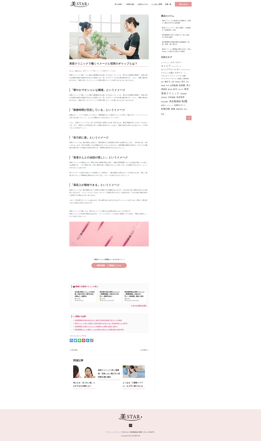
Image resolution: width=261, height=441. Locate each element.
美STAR (180, 89)
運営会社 (125, 432)
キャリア (166, 65)
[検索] (189, 118)
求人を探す (118, 4)
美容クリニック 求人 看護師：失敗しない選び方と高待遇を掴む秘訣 (109, 373)
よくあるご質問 (156, 4)
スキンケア (165, 76)
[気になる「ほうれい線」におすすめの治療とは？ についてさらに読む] (84, 371)
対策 (187, 82)
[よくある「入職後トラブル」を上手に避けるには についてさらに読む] (134, 371)
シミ (185, 73)
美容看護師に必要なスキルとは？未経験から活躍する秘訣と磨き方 (96, 326)
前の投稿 (73, 350)
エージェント (165, 62)
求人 (188, 85)
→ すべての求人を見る (139, 306)
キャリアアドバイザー (170, 69)
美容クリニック (170, 93)
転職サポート (180, 105)
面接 (173, 109)
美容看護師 (175, 101)
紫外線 (170, 89)
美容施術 (171, 97)
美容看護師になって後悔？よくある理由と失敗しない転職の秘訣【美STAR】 (99, 329)
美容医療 (183, 94)
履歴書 (163, 85)
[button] (183, 4)
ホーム (71, 71)
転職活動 (165, 108)
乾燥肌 (179, 78)
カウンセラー (176, 62)
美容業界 (180, 97)
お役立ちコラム (143, 4)
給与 (175, 89)
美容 (186, 89)
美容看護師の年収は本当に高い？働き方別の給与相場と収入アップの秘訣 (98, 320)
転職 (184, 101)
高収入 (186, 109)
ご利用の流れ (130, 4)
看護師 (164, 89)
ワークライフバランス (168, 79)
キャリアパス (185, 69)
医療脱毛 (177, 82)
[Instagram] (130, 425)
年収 (167, 85)
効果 (172, 82)
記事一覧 (168, 4)
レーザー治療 (181, 76)
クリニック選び (167, 73)
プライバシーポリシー (113, 432)
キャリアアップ (176, 66)
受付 (183, 81)
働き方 (167, 81)
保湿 (162, 82)
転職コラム (78, 71)
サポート (179, 73)
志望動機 (174, 85)
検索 (162, 114)
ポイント (172, 76)
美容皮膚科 (164, 101)
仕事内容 (185, 79)
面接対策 (179, 109)
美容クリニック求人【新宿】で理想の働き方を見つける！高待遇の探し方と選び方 (101, 323)
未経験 (182, 85)
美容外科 (164, 97)
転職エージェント (167, 105)
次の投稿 (145, 350)
